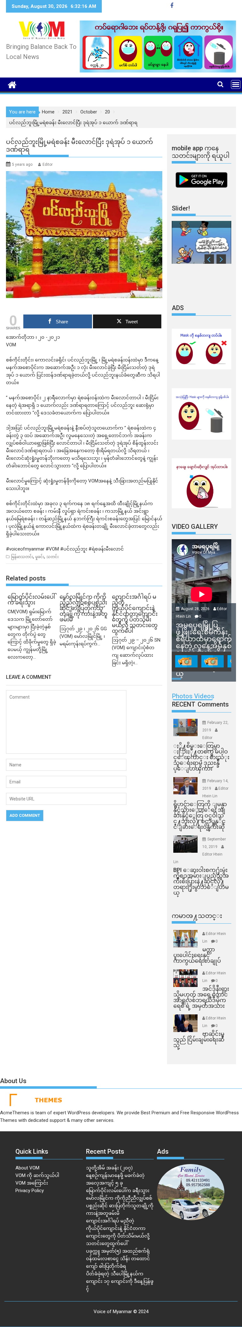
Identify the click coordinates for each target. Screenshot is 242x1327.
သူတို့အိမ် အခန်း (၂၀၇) (109, 1168)
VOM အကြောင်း (31, 1183)
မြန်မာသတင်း (22, 557)
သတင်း (52, 557)
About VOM (27, 1168)
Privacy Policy (29, 1190)
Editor (48, 164)
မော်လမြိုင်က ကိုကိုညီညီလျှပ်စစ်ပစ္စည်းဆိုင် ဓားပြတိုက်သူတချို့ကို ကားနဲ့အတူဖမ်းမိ (119, 1205)
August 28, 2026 (195, 609)
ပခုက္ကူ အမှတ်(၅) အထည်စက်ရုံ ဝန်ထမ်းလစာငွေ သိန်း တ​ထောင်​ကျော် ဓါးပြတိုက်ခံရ (118, 1258)
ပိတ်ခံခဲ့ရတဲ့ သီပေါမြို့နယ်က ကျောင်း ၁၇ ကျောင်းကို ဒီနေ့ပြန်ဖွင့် (119, 1281)
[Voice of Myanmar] (12, 84)
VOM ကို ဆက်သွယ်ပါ (37, 1175)
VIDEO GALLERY (195, 526)
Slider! (181, 208)
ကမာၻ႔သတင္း (197, 916)
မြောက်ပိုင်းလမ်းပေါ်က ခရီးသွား (117, 1190)
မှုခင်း (39, 557)
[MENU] (235, 84)
